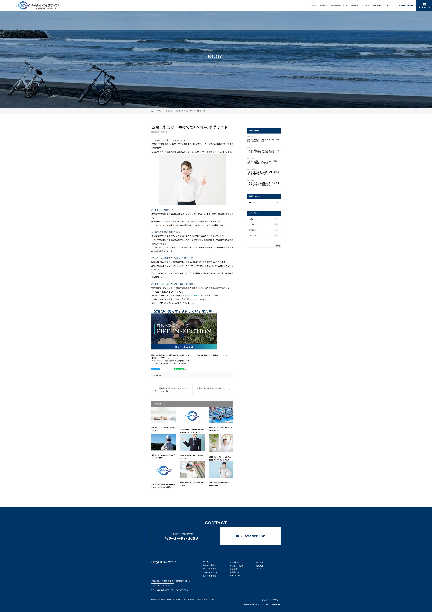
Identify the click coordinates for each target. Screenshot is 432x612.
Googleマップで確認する (162, 585)
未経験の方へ (235, 572)
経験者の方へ (235, 575)
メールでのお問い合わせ (252, 536)
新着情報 (164, 132)
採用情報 (355, 5)
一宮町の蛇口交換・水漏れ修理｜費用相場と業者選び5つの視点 (263, 173)
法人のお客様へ (209, 565)
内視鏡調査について (339, 5)
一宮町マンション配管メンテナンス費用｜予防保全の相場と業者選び (263, 184)
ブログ (387, 5)
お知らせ (263, 219)
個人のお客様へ (209, 568)
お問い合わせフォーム (189, 295)
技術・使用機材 (209, 576)
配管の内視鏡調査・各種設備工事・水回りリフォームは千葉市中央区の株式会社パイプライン (183, 600)
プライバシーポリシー (271, 599)
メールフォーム (424, 7)
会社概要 (377, 5)
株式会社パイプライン (165, 562)
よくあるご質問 (236, 566)
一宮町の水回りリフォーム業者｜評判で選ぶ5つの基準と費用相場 (263, 162)
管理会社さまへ (236, 562)
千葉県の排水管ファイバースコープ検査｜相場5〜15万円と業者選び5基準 (263, 151)
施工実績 (366, 5)
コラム (263, 224)
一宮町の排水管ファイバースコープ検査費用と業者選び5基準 (263, 140)
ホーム (313, 5)
